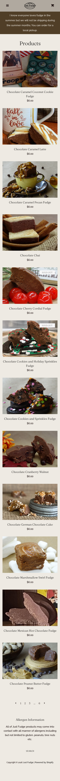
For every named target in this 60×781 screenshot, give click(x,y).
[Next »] (44, 703)
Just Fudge (28, 762)
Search (30, 751)
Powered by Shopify (44, 762)
